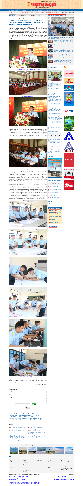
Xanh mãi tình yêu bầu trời (55, 142)
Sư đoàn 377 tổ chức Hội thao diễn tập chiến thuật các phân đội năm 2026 (24, 415)
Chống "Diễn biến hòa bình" (15, 464)
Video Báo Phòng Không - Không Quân (57, 15)
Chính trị (11, 461)
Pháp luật (31, 10)
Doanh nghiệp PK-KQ (65, 461)
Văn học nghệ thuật (26, 470)
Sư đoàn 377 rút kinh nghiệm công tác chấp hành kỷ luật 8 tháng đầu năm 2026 (26, 418)
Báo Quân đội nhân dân (55, 217)
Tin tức (11, 460)
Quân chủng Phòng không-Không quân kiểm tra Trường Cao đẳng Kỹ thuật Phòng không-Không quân (60, 38)
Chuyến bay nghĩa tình (58, 44)
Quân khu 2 (58, 210)
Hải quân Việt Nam (53, 221)
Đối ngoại (40, 10)
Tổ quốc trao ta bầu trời (54, 194)
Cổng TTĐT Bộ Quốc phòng (55, 216)
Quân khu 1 (52, 210)
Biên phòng (52, 219)
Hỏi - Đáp (50, 462)
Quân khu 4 (58, 212)
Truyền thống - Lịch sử (39, 460)
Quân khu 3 (52, 212)
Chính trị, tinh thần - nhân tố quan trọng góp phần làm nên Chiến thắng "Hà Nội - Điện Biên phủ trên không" (55, 123)
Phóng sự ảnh (58, 10)
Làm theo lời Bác (13, 462)
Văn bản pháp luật (51, 461)
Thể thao (48, 10)
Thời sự (12, 10)
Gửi (28, 407)
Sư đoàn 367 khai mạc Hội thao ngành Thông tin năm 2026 (21, 416)
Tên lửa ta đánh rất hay (54, 192)
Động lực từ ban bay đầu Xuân (35, 430)
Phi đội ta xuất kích (53, 195)
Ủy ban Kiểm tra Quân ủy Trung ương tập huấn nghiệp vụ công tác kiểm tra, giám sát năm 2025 (46, 12)
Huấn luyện (18, 15)
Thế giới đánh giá (39, 461)
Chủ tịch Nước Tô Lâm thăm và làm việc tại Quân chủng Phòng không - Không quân (55, 100)
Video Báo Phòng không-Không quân (67, 469)
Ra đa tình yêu (25, 471)
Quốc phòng (17, 10)
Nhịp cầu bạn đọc (51, 467)
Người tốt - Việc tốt (28, 15)
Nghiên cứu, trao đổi (36, 15)
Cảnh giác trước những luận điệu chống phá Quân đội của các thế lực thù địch (55, 127)
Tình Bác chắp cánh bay (54, 197)
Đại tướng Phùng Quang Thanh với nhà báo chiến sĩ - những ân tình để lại (55, 139)
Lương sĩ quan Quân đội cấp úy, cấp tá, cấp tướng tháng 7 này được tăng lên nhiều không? (54, 105)
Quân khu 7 (58, 213)
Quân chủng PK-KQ (24, 10)
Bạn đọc (52, 10)
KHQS (22, 15)
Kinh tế (35, 10)
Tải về (61, 187)
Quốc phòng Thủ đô (54, 222)
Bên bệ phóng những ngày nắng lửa (35, 427)
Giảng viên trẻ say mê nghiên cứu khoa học (37, 429)
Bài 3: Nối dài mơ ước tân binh (55, 149)
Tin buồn (49, 470)
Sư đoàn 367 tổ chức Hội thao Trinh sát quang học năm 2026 (22, 413)
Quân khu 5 (52, 213)
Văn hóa (44, 10)
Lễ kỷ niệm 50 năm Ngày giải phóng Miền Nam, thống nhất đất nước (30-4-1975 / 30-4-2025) (55, 93)
